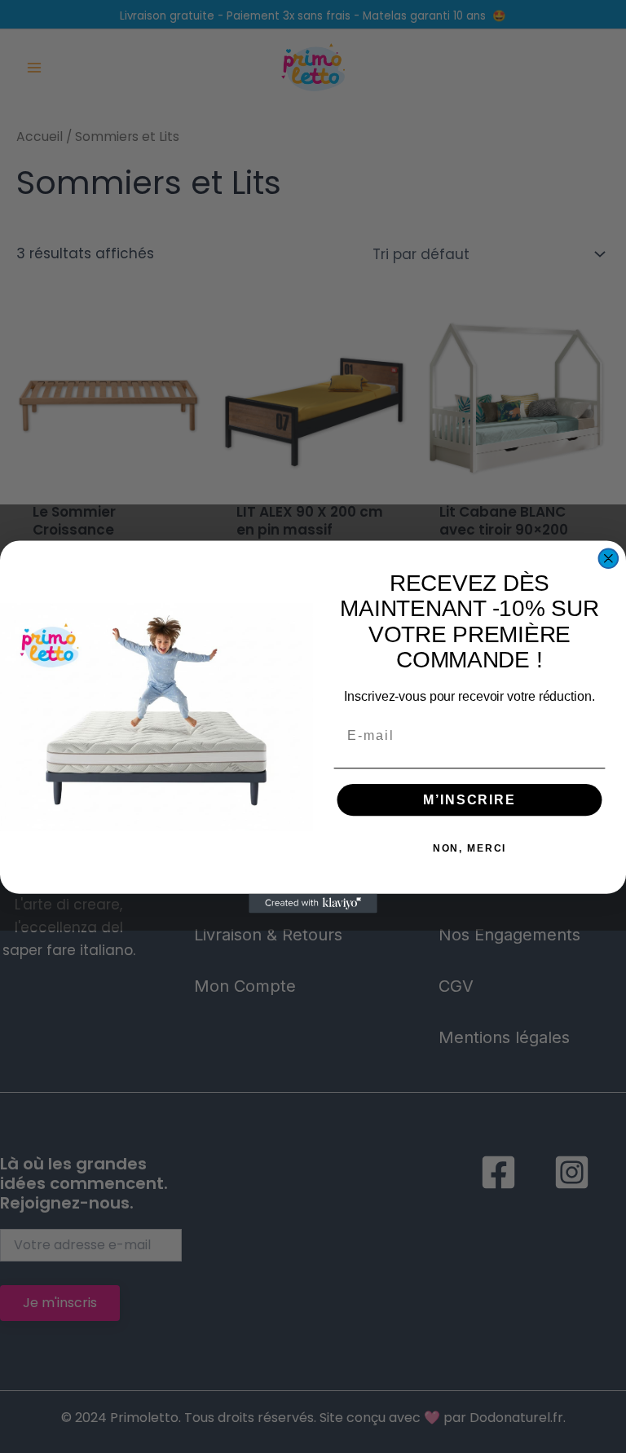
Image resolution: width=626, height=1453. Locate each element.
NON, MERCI (470, 848)
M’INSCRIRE (469, 800)
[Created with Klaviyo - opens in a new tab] (313, 903)
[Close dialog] (609, 558)
